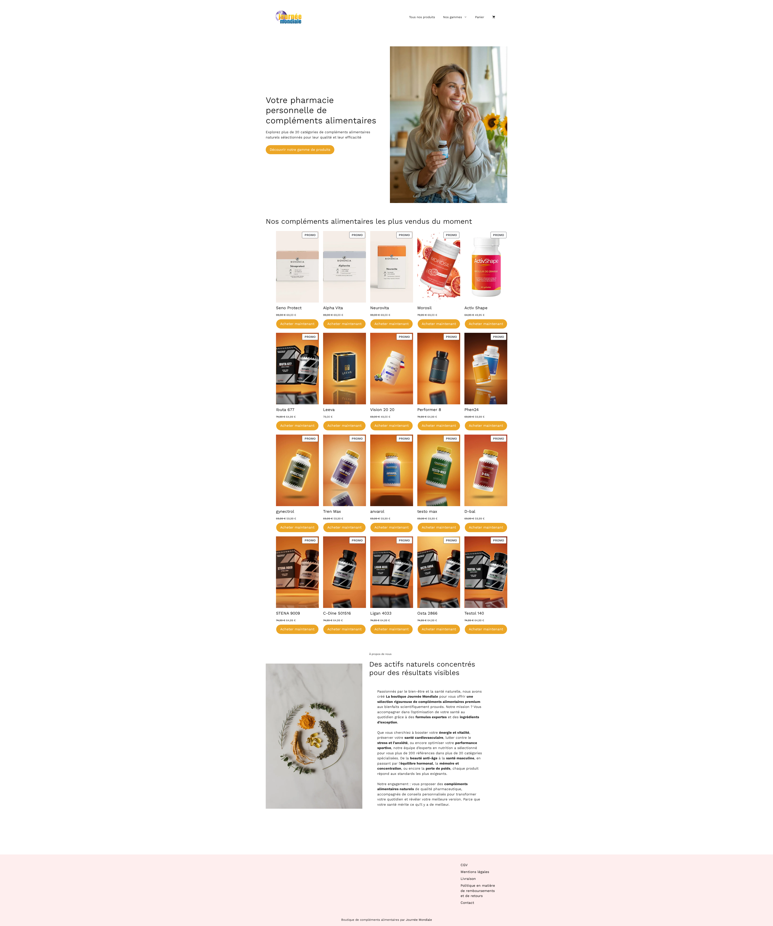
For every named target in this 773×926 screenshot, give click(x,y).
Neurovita (379, 307)
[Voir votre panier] (493, 17)
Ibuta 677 (285, 409)
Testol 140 (474, 613)
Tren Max (332, 511)
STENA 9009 (288, 613)
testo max (427, 511)
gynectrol (285, 511)
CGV (464, 865)
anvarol (377, 511)
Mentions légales (475, 872)
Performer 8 (429, 409)
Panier (479, 17)
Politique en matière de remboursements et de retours (478, 890)
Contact (467, 903)
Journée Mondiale (419, 920)
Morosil (424, 307)
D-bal (469, 511)
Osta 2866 (427, 613)
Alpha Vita (333, 307)
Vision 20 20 (382, 409)
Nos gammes (452, 17)
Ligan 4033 (381, 613)
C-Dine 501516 (337, 613)
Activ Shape (476, 307)
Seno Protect (289, 307)
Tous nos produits (422, 17)
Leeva (329, 409)
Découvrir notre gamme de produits (300, 150)
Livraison (468, 879)
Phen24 (471, 409)
